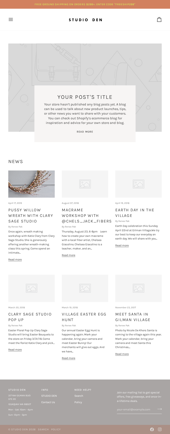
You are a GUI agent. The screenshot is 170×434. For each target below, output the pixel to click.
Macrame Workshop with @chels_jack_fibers (87, 216)
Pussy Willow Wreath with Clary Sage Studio (30, 216)
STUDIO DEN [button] (17, 389)
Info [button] (44, 389)
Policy (78, 402)
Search (78, 395)
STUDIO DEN (49, 395)
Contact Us (48, 402)
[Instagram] (160, 429)
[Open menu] (14, 19)
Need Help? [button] (82, 389)
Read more (85, 131)
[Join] (158, 409)
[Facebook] (152, 429)
